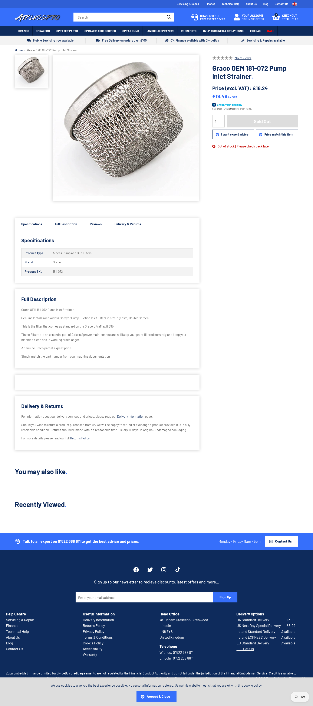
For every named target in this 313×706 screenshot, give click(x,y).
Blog (265, 4)
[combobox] (123, 17)
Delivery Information (130, 416)
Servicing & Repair (188, 4)
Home (19, 50)
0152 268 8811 (183, 658)
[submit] (168, 17)
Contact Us (281, 4)
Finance (210, 4)
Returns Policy (79, 438)
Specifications (31, 224)
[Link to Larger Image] (126, 128)
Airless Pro (38, 17)
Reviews (96, 224)
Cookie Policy (93, 643)
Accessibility (92, 649)
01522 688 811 (69, 541)
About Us (251, 4)
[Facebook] (136, 569)
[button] (285, 17)
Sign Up (225, 597)
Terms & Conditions (98, 637)
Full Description (66, 224)
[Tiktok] (177, 569)
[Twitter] (150, 569)
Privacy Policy (93, 631)
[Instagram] (164, 569)
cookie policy (252, 685)
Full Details (245, 649)
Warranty (90, 654)
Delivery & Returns (128, 224)
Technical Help (230, 4)
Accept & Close (158, 696)
